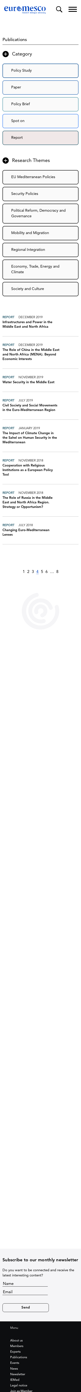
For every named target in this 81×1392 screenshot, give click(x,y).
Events (14, 1363)
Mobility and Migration (30, 233)
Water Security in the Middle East (28, 382)
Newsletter (17, 1374)
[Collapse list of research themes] (5, 160)
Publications (18, 1357)
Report (17, 138)
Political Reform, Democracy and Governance (38, 213)
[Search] (59, 9)
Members (16, 1346)
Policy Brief (20, 104)
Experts (15, 1351)
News (14, 1368)
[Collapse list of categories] (5, 54)
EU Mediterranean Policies (33, 177)
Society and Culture (27, 289)
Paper (16, 87)
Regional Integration (28, 250)
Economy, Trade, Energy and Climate (35, 269)
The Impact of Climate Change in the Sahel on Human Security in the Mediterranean (29, 438)
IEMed (14, 1380)
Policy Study (21, 70)
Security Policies (24, 194)
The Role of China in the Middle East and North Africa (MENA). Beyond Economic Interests (30, 354)
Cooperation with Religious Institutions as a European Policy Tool (27, 470)
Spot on (18, 121)
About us (16, 1340)
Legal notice (18, 1385)
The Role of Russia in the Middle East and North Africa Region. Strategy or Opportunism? (27, 502)
